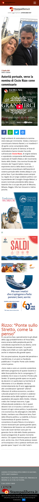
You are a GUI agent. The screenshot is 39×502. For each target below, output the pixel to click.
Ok (23, 499)
